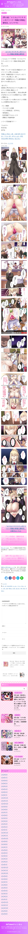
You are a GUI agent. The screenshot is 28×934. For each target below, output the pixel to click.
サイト (3, 639)
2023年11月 (4, 870)
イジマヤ (10, 143)
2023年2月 (4, 896)
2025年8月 (4, 809)
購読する (6, 684)
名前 (3, 626)
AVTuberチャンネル (14, 2)
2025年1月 (4, 830)
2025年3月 (4, 824)
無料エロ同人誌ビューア (8, 567)
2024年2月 (4, 861)
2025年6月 (4, 815)
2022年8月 (4, 914)
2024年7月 (4, 847)
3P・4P (4, 586)
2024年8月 (4, 844)
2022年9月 (4, 911)
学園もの (10, 588)
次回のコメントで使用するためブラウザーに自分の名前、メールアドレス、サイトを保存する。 (13, 647)
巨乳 (14, 588)
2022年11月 (4, 905)
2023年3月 (4, 893)
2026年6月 (4, 780)
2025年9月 (4, 806)
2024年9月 (4, 841)
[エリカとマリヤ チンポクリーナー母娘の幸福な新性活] (14, 182)
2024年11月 (4, 835)
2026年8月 (4, 774)
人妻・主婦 (5, 588)
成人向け (18, 588)
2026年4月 (4, 786)
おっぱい (15, 586)
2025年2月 (4, 827)
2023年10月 (4, 873)
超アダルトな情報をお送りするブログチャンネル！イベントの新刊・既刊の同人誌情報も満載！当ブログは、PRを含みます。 (14, 928)
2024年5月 (4, 853)
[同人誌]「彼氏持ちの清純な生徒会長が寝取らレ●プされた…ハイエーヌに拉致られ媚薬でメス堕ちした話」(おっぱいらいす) (20, 701)
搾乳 (21, 588)
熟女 (24, 588)
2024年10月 (4, 838)
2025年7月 (4, 812)
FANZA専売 (9, 586)
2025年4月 (4, 821)
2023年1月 (4, 899)
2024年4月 (4, 856)
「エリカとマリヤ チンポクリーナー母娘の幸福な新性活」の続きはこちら (15, 528)
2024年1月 (4, 864)
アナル (19, 586)
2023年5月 (4, 887)
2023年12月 (4, 867)
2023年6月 (4, 885)
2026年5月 (4, 783)
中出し (22, 586)
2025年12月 (4, 798)
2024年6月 (4, 850)
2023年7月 (4, 882)
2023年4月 (4, 890)
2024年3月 (4, 859)
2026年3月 (4, 789)
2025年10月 (4, 803)
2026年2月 (4, 792)
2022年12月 (4, 902)
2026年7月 (4, 777)
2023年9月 (4, 876)
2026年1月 (4, 795)
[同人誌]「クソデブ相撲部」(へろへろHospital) (20, 761)
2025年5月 (4, 818)
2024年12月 (4, 832)
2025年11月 (4, 801)
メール (4, 632)
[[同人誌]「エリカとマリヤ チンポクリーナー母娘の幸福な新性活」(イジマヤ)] (17, 578)
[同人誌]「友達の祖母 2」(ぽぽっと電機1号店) (20, 747)
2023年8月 (4, 879)
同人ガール (4, 548)
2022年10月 (4, 908)
